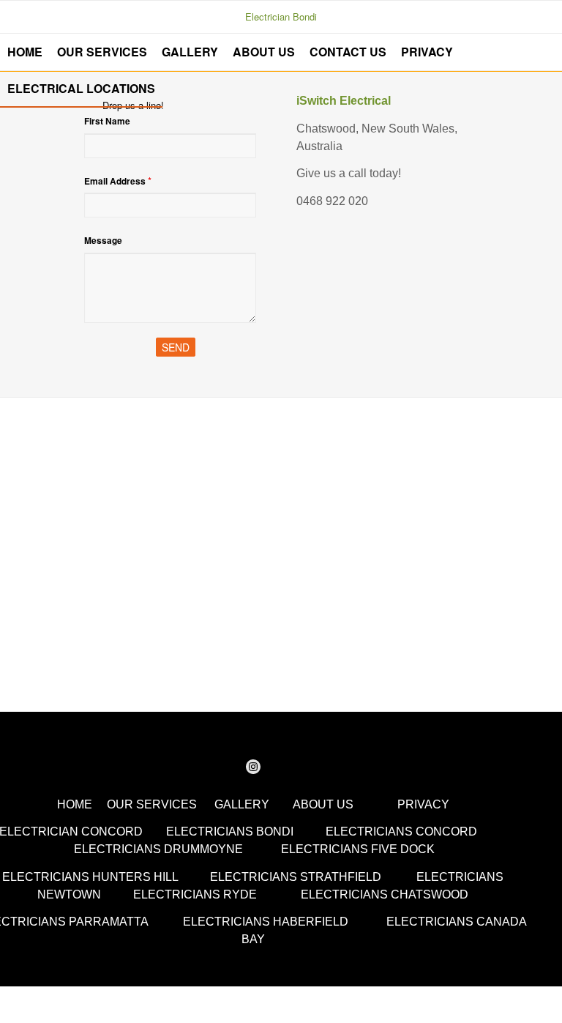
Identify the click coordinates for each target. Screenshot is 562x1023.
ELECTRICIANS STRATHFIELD (295, 877)
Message (103, 240)
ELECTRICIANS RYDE (195, 894)
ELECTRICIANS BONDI (229, 831)
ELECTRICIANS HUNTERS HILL (90, 877)
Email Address (117, 180)
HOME (74, 804)
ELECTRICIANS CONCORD (401, 831)
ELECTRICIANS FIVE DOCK (358, 849)
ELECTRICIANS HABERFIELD (265, 921)
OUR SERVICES (152, 804)
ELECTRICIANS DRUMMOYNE (158, 849)
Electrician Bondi (281, 16)
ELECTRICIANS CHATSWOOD (384, 894)
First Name (107, 121)
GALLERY (241, 804)
